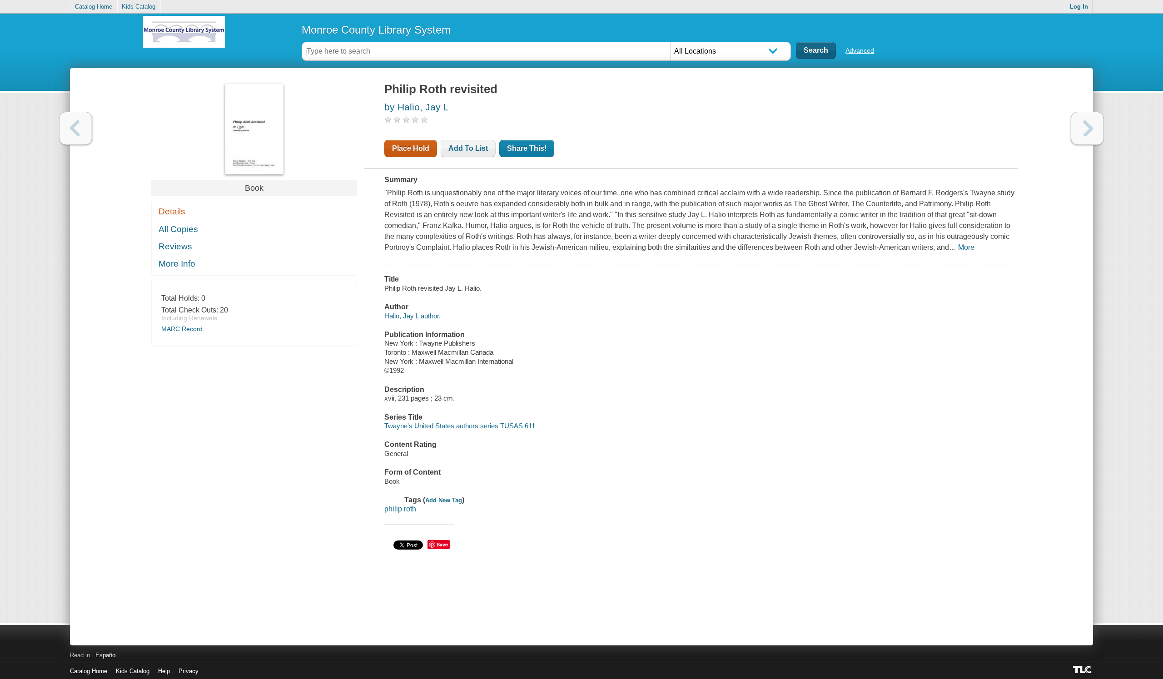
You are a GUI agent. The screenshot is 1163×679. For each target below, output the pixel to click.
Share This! (527, 148)
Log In (1079, 6)
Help (164, 671)
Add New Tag (443, 500)
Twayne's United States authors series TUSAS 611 (459, 426)
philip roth (400, 509)
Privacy (189, 671)
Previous (75, 128)
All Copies (178, 229)
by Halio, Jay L (416, 107)
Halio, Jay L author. (412, 316)
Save (442, 544)
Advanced (859, 50)
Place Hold (410, 148)
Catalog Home (93, 6)
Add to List (468, 148)
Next (1087, 128)
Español (106, 655)
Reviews (175, 246)
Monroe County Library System (376, 30)
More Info (177, 263)
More (966, 247)
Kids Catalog (138, 6)
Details (172, 211)
